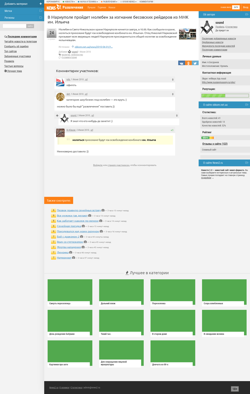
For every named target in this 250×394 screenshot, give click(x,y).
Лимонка (63, 252)
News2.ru (53, 387)
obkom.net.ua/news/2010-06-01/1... (94, 46)
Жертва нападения (69, 247)
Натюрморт (64, 257)
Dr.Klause (71, 130)
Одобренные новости (212, 42)
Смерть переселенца (59, 303)
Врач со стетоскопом (70, 241)
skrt (68, 94)
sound (75, 51)
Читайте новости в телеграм (20, 41)
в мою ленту (226, 7)
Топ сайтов (10, 51)
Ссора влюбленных (213, 303)
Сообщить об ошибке (16, 46)
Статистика (231, 26)
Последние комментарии (214, 49)
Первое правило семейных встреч (79, 210)
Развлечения (109, 2)
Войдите (98, 164)
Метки (8, 11)
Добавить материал (16, 3)
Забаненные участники (17, 56)
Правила (9, 61)
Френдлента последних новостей (218, 46)
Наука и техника (88, 2)
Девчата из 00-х (160, 364)
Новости (69, 2)
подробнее (206, 177)
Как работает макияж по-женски (78, 220)
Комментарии (146, 2)
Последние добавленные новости (219, 38)
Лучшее (91, 7)
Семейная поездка (69, 226)
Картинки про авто (58, 364)
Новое (112, 7)
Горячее (102, 7)
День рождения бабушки (61, 334)
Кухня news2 (129, 2)
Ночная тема (14, 71)
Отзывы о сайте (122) (215, 143)
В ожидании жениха (214, 334)
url (86, 79)
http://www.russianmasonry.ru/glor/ (218, 82)
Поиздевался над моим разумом (78, 231)
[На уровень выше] (57, 115)
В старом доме (159, 334)
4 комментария (69, 57)
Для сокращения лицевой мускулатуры (114, 363)
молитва (66, 54)
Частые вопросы (13, 66)
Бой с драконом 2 (68, 236)
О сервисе (64, 387)
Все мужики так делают (72, 215)
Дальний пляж (108, 303)
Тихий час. (106, 334)
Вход (245, 7)
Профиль (219, 26)
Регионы (9, 17)
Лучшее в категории (149, 272)
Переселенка (158, 303)
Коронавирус (53, 2)
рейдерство (77, 54)
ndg (68, 79)
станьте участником (118, 164)
